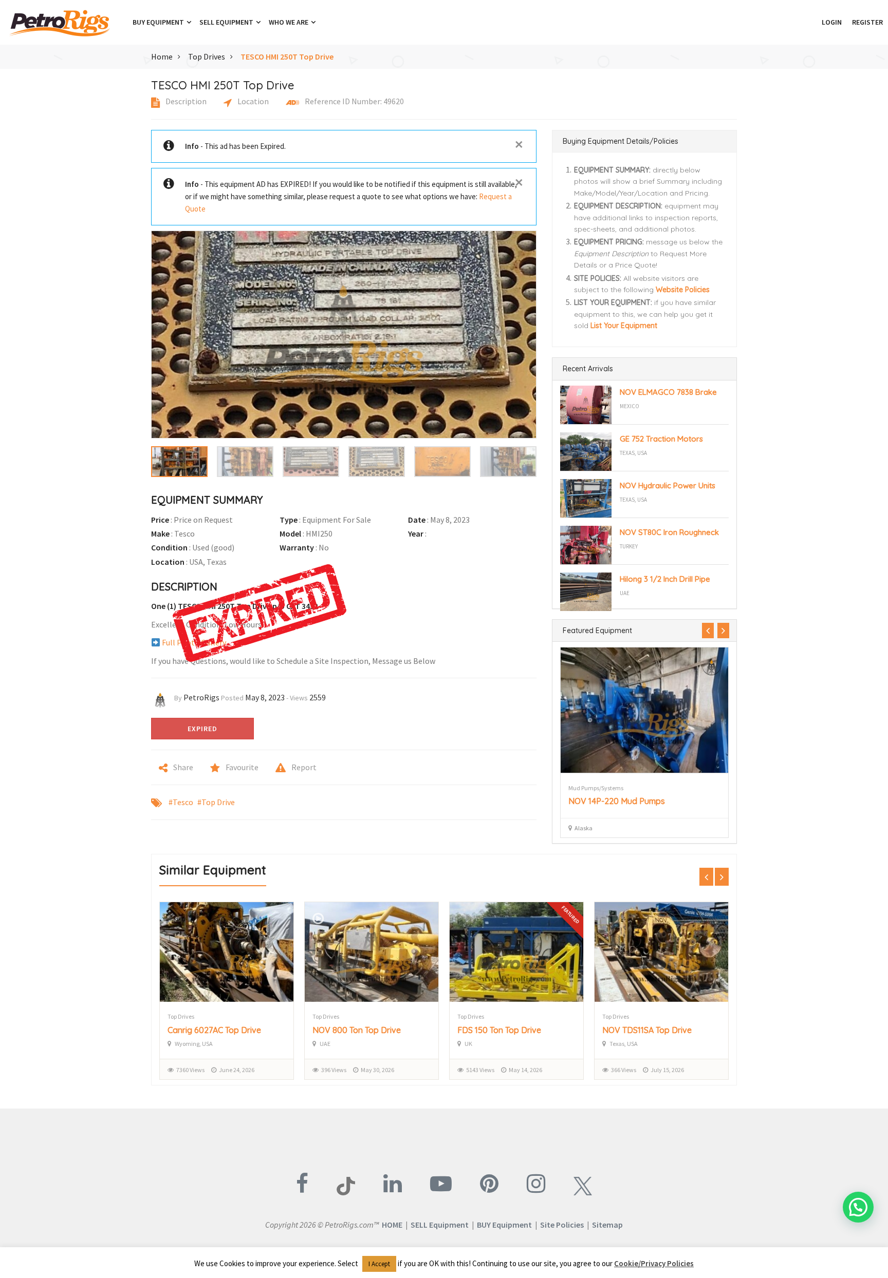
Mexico (629, 406)
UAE (625, 593)
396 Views (188, 1070)
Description (185, 101)
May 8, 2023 (265, 697)
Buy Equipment (159, 22)
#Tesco (181, 802)
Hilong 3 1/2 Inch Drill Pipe (665, 579)
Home (162, 56)
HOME (392, 1224)
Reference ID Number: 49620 (353, 101)
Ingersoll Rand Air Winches (618, 801)
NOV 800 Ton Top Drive (212, 1030)
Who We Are (289, 22)
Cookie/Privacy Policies (654, 1263)
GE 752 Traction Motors (661, 439)
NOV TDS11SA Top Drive (502, 1030)
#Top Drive (216, 802)
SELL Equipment (440, 1224)
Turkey (629, 546)
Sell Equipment (227, 22)
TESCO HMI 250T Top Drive (287, 56)
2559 (317, 697)
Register (867, 22)
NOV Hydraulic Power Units (667, 485)
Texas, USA (633, 452)
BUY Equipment (504, 1224)
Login (832, 22)
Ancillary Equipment (595, 788)
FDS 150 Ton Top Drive (354, 1030)
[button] (811, 22)
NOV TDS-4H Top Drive (645, 1030)
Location (252, 101)
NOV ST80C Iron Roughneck (669, 532)
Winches (636, 788)
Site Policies (562, 1224)
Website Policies (683, 289)
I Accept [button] (379, 1264)
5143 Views (335, 1070)
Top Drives (206, 56)
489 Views (623, 1070)
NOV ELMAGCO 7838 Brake (668, 392)
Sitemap (607, 1224)
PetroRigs (201, 697)
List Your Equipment (623, 325)
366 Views (478, 1070)
